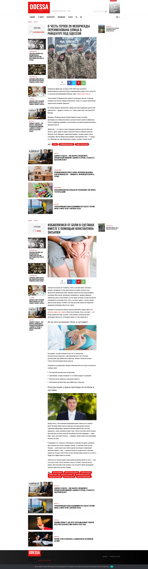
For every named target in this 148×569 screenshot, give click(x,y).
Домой (30, 22)
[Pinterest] (78, 83)
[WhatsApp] (83, 83)
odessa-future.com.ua (83, 94)
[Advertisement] (109, 45)
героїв (55, 144)
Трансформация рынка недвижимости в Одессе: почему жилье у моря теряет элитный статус (74, 207)
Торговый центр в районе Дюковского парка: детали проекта (112, 29)
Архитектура (113, 0)
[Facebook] (69, 83)
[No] (146, 566)
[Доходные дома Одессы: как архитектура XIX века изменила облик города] (37, 69)
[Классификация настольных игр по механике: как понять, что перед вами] (40, 190)
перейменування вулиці (66, 144)
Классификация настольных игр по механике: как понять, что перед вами (75, 191)
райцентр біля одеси (82, 144)
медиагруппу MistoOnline (44, 560)
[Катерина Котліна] (31, 32)
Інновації (108, 26)
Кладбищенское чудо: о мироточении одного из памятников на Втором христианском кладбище (114, 7)
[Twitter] (74, 83)
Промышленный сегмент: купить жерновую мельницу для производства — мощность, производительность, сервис (74, 174)
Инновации (57, 170)
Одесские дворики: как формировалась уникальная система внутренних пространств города (36, 57)
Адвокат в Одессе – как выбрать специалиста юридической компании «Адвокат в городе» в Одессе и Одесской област (36, 127)
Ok (111, 566)
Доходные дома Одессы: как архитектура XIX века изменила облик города (36, 80)
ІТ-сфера (31, 99)
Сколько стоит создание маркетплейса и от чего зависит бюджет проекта (36, 102)
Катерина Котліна (38, 32)
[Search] (105, 11)
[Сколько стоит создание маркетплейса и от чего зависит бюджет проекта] (37, 91)
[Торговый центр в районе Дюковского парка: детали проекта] (101, 29)
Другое (36, 22)
